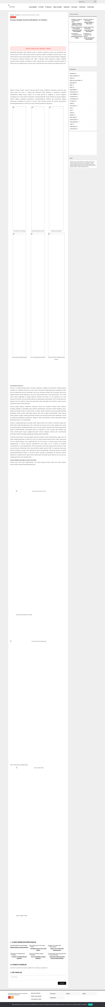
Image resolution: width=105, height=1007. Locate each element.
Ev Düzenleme (73, 98)
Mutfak (71, 115)
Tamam (90, 1004)
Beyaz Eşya (72, 82)
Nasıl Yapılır (72, 117)
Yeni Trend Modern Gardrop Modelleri (38, 957)
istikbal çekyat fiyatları (36, 996)
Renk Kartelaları (73, 121)
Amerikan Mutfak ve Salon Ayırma (89, 23)
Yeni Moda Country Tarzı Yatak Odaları (38, 949)
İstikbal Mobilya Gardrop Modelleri (19, 947)
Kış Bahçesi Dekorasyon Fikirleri (77, 37)
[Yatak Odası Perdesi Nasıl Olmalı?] (89, 27)
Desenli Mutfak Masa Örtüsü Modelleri (77, 31)
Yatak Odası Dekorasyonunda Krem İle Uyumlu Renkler (57, 957)
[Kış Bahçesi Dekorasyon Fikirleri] (77, 34)
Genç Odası (74, 7)
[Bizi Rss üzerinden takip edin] (12, 997)
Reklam (68, 993)
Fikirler (71, 103)
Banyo (71, 78)
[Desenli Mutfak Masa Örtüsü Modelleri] (77, 27)
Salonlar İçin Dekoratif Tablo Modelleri (89, 38)
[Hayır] (103, 1004)
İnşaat (71, 112)
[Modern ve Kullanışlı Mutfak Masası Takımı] (77, 20)
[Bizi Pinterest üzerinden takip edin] (9, 997)
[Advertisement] (38, 34)
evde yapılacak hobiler (36, 999)
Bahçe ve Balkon (57, 7)
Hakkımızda (53, 997)
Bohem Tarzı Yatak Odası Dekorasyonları (57, 949)
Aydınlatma (67, 7)
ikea (71, 110)
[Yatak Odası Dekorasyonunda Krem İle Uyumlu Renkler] (57, 954)
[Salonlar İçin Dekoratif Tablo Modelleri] (89, 35)
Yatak (71, 124)
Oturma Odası (73, 119)
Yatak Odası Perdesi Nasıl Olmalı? (89, 31)
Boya (71, 87)
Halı (71, 108)
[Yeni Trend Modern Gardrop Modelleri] (38, 954)
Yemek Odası (90, 7)
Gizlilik (84, 993)
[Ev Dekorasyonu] (17, 6)
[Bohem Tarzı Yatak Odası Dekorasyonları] (57, 946)
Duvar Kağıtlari (33, 7)
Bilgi (71, 85)
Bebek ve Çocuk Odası (75, 80)
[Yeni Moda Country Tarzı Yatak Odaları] (38, 946)
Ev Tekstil (41, 7)
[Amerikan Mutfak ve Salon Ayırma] (89, 20)
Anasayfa (12, 14)
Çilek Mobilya (73, 89)
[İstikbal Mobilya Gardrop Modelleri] (19, 945)
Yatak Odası (82, 7)
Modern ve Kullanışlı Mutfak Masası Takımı (77, 24)
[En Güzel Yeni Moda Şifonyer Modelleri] (19, 954)
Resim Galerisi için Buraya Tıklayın (38, 48)
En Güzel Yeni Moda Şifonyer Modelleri (19, 957)
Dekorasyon (72, 92)
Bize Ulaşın (52, 993)
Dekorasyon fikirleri (35, 993)
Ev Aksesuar (48, 7)
